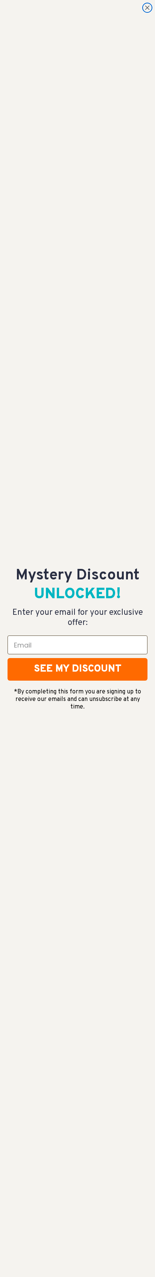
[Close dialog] (147, 7)
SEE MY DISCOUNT (78, 669)
